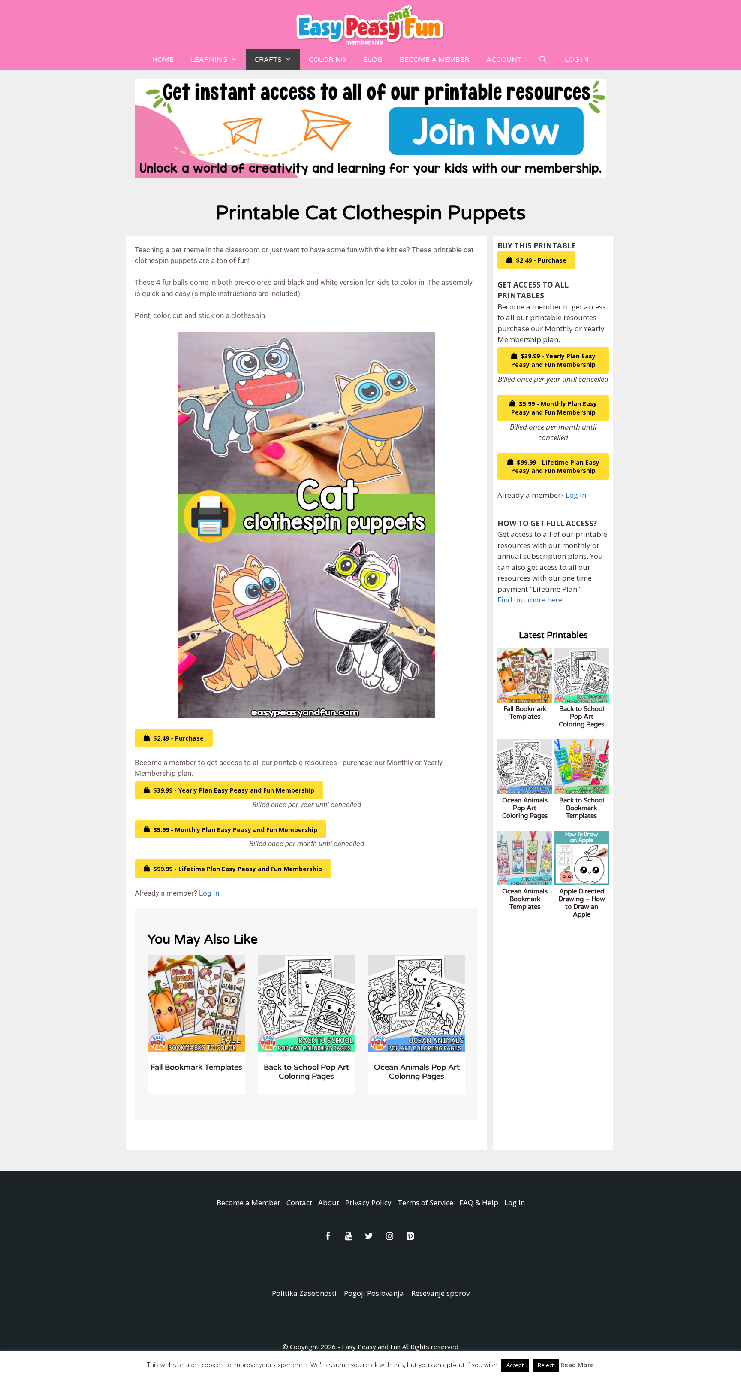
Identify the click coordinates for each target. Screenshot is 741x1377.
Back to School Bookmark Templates (581, 808)
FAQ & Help (478, 1203)
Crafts (268, 59)
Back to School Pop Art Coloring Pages (306, 1071)
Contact (299, 1203)
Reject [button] (546, 1365)
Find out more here (529, 600)
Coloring (327, 59)
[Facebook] (327, 1236)
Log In (577, 59)
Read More (577, 1364)
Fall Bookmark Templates (196, 1067)
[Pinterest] (410, 1236)
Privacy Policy (368, 1203)
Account (503, 59)
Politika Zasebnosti (304, 1293)
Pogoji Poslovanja (374, 1293)
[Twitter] (368, 1236)
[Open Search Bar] (543, 59)
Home (163, 59)
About (328, 1203)
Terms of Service (425, 1203)
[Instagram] (389, 1236)
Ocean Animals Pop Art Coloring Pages (417, 1071)
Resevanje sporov (440, 1293)
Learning (209, 59)
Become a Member (434, 59)
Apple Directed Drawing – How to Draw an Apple (581, 902)
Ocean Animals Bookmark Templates (525, 899)
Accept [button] (515, 1365)
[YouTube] (348, 1236)
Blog (373, 59)
